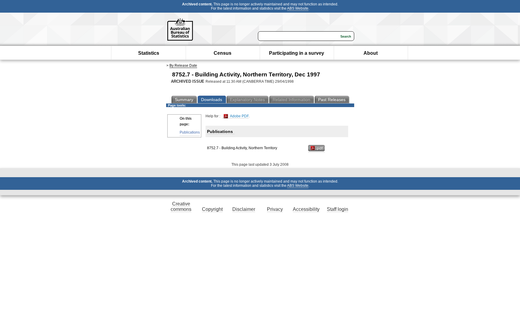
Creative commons (181, 206)
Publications (190, 132)
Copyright (212, 209)
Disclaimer (243, 209)
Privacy (275, 209)
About (371, 53)
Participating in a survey (296, 53)
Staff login (337, 209)
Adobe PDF (239, 116)
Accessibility (306, 209)
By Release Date (183, 65)
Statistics (148, 53)
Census (222, 53)
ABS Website (297, 8)
